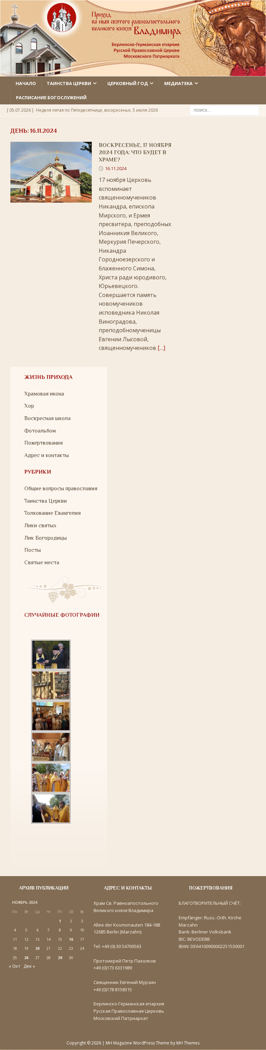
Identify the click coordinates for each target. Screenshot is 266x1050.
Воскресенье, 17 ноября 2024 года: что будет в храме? (135, 152)
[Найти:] (224, 110)
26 (26, 957)
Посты (32, 550)
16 (71, 939)
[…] (161, 348)
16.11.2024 (115, 168)
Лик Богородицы (45, 538)
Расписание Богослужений (51, 97)
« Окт (14, 966)
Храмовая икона (44, 394)
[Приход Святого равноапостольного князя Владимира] (133, 72)
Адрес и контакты (46, 455)
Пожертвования (43, 443)
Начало (26, 83)
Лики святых (40, 525)
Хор (29, 406)
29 (60, 957)
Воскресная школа (47, 418)
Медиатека (178, 83)
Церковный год (127, 83)
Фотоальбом (40, 431)
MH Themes (188, 1043)
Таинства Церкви (45, 501)
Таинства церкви (69, 83)
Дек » (29, 966)
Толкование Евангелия (52, 513)
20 (37, 948)
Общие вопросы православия (60, 488)
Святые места (41, 562)
